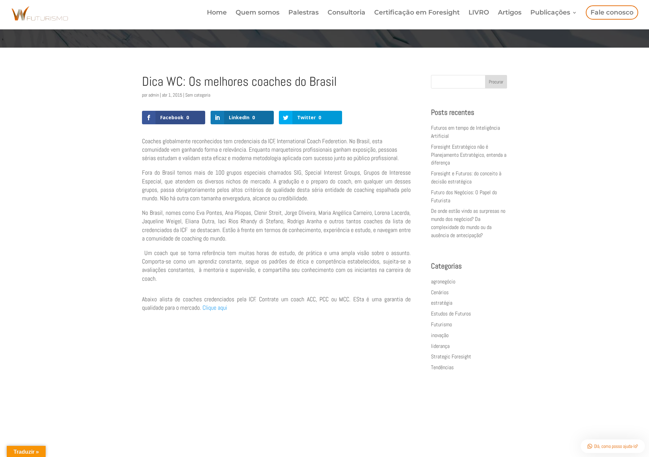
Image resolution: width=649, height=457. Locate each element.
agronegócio (443, 281)
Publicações (550, 13)
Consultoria (346, 13)
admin (153, 95)
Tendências (442, 367)
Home (217, 13)
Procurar (496, 82)
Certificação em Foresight (417, 13)
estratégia (441, 302)
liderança (440, 346)
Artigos (510, 13)
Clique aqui (214, 307)
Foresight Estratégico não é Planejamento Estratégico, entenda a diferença (468, 155)
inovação (440, 335)
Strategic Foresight (451, 356)
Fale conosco (612, 12)
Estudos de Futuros (451, 313)
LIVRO (478, 13)
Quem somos (258, 13)
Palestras (303, 13)
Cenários (440, 292)
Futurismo (441, 324)
